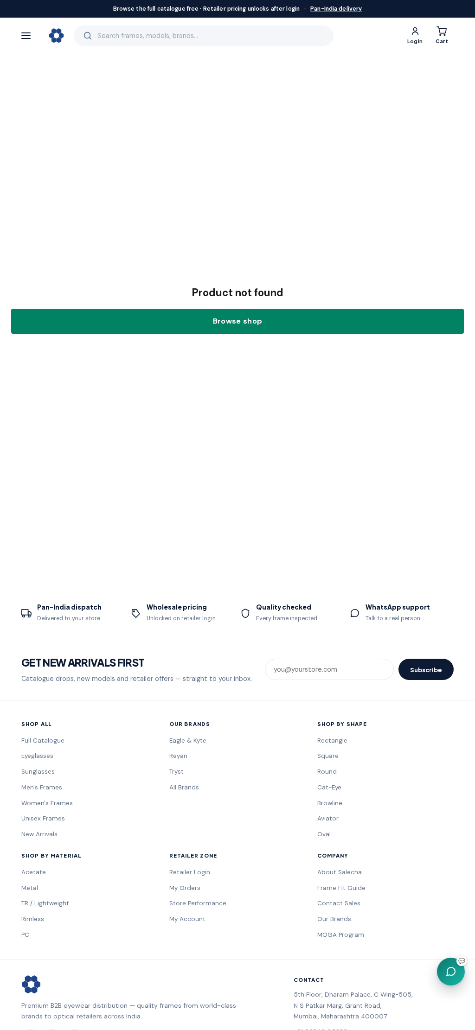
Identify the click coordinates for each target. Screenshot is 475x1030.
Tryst (176, 772)
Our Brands (334, 919)
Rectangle (332, 740)
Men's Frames (41, 787)
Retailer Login (189, 872)
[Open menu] (30, 36)
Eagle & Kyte (187, 740)
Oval (324, 834)
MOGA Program (340, 935)
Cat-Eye (329, 787)
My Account (187, 919)
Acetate (33, 872)
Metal (29, 888)
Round (327, 772)
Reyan (178, 756)
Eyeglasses (37, 756)
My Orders (184, 888)
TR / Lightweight (45, 903)
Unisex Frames (43, 818)
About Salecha (339, 872)
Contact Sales (338, 903)
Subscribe (426, 670)
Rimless (32, 919)
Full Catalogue (42, 740)
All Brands (184, 787)
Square (328, 756)
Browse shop (238, 321)
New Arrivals (39, 834)
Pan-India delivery (336, 9)
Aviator (328, 818)
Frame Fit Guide (341, 888)
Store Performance (197, 903)
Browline (329, 803)
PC (25, 935)
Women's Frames (47, 803)
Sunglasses (38, 772)
